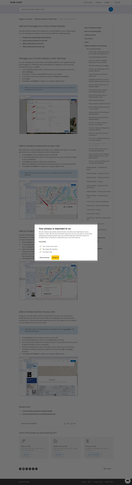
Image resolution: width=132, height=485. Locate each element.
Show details (42, 241)
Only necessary (44, 257)
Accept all (55, 257)
